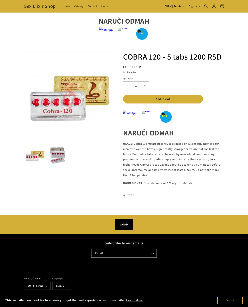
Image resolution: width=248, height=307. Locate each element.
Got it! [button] (230, 300)
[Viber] (124, 34)
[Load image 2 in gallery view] (57, 155)
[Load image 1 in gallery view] (34, 155)
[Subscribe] (152, 253)
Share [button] (130, 194)
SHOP (124, 224)
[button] (206, 6)
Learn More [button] (134, 300)
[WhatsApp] (106, 34)
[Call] (142, 34)
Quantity (128, 78)
